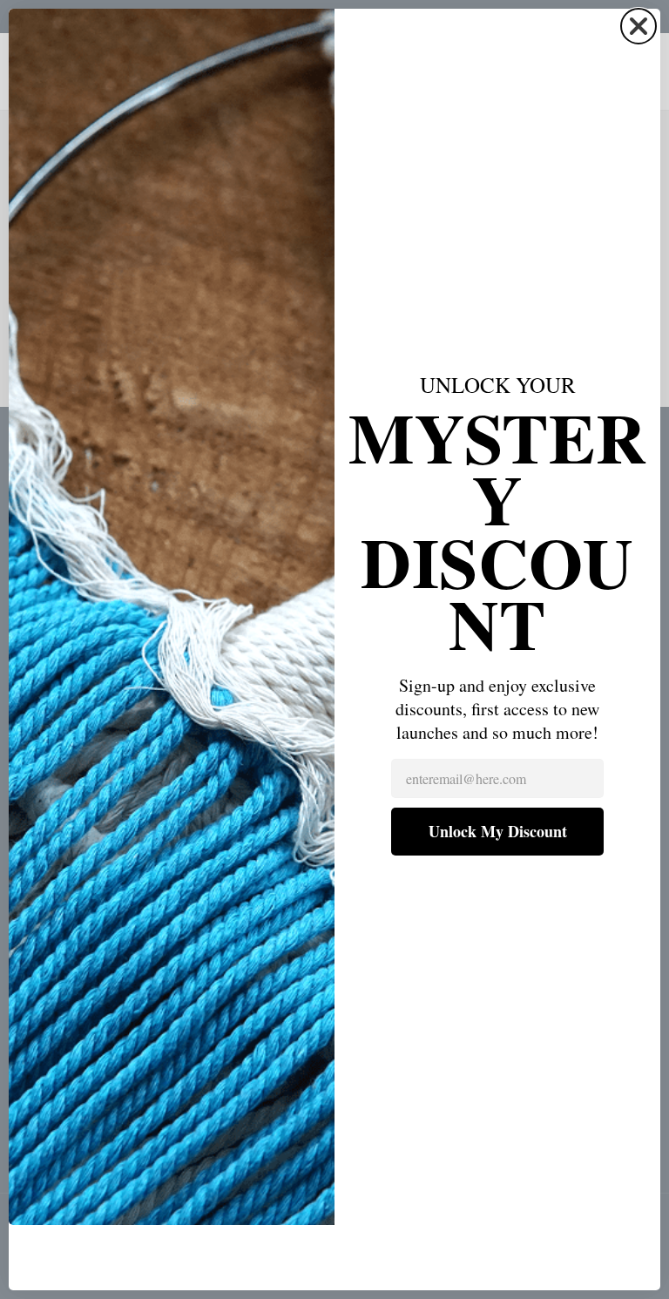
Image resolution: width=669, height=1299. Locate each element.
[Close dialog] (638, 26)
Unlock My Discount (498, 831)
